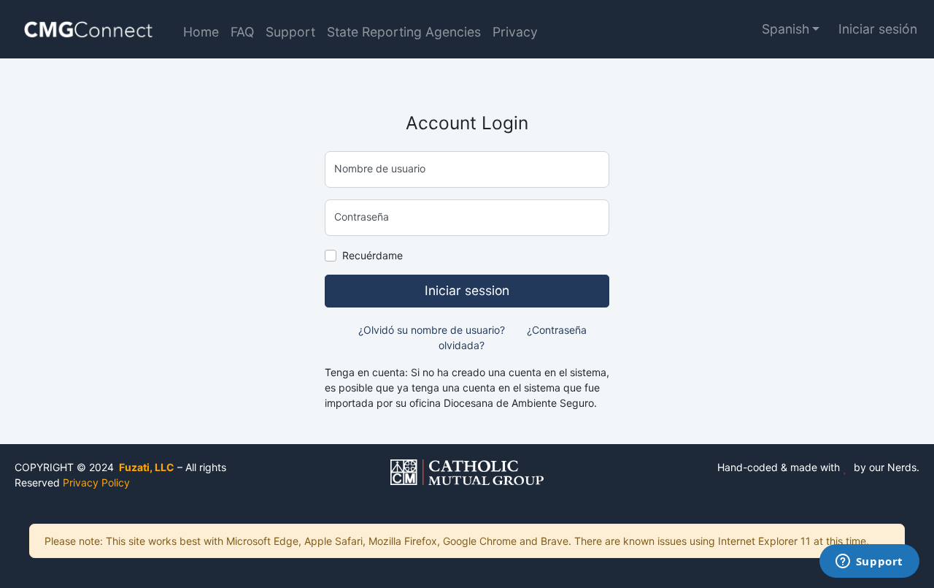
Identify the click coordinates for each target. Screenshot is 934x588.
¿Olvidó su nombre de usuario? (431, 330)
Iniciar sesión (877, 29)
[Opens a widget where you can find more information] (869, 562)
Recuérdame (372, 255)
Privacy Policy (96, 482)
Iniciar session (467, 290)
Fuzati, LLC (145, 467)
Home (201, 31)
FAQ (242, 31)
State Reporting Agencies (404, 31)
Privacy (515, 31)
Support (290, 31)
